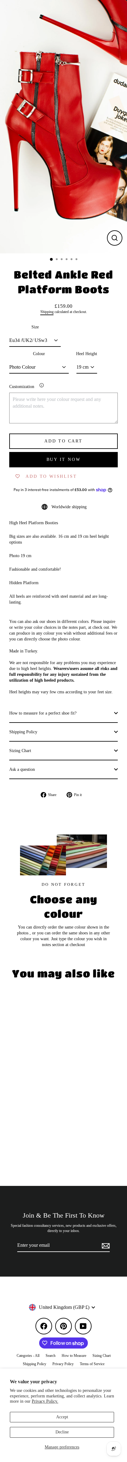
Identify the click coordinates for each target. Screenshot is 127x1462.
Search (50, 1355)
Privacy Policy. (45, 1401)
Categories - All (28, 1355)
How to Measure (74, 1355)
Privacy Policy (63, 1364)
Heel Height (86, 353)
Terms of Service (92, 1364)
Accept (62, 1417)
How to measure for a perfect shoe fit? (42, 713)
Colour (39, 353)
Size (35, 327)
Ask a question (22, 769)
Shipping (47, 312)
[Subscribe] (105, 1245)
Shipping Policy (23, 732)
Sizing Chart (20, 750)
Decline (62, 1432)
